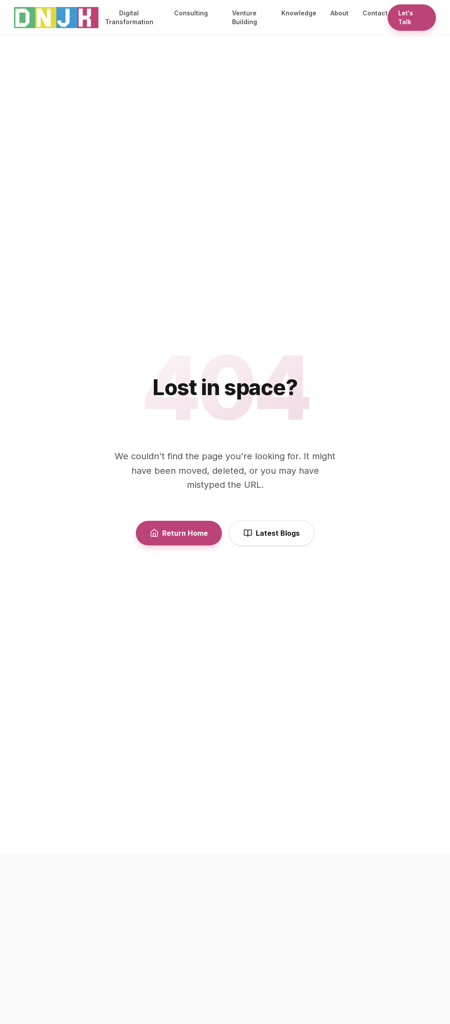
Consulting (191, 13)
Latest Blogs (278, 533)
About (339, 13)
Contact (375, 13)
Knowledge (298, 13)
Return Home (185, 533)
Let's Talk (405, 17)
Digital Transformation (129, 17)
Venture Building (244, 17)
